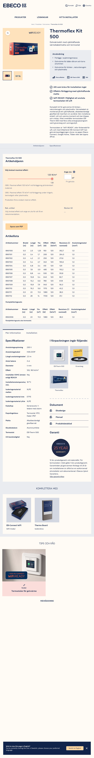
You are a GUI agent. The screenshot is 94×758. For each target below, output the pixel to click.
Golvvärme (46, 24)
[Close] (86, 748)
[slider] (52, 179)
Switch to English (75, 748)
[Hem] (15, 6)
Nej (28, 375)
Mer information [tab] (13, 333)
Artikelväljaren (38, 146)
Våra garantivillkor (57, 477)
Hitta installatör (68, 17)
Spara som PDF (16, 226)
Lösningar (42, 17)
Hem (32, 24)
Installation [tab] (31, 333)
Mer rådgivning (47, 601)
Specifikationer (55, 146)
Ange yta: (68, 172)
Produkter (20, 17)
